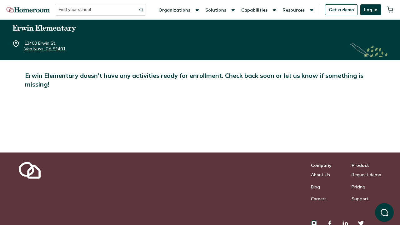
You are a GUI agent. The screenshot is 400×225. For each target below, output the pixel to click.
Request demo (366, 175)
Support (360, 199)
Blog (315, 187)
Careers (319, 199)
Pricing (358, 187)
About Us (320, 175)
